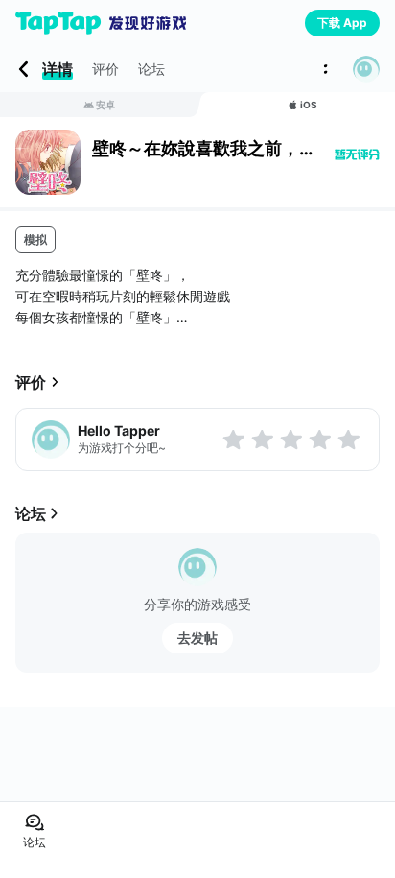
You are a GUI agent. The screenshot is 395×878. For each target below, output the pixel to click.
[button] (366, 69)
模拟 (35, 239)
